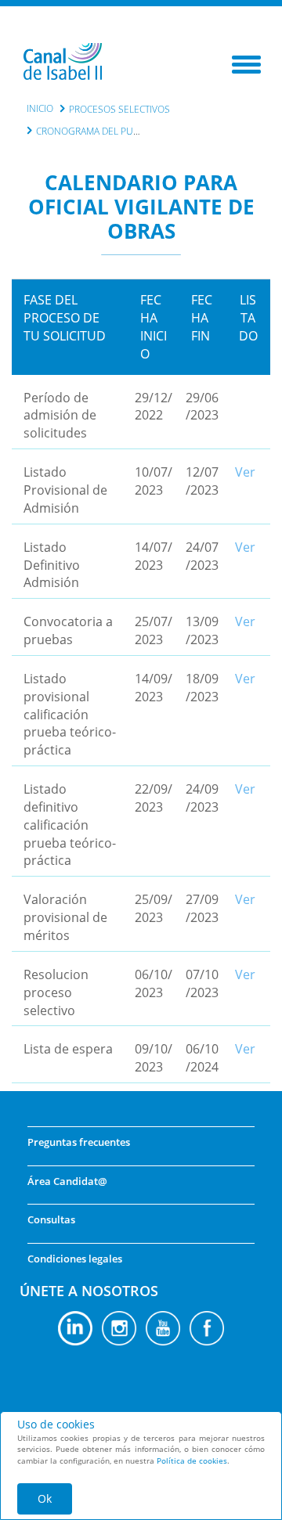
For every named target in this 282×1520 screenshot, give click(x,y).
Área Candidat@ (67, 1181)
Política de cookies (192, 1460)
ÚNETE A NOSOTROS (89, 1290)
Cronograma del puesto (96, 131)
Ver (245, 472)
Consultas (51, 1219)
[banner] (63, 63)
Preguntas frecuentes (78, 1142)
